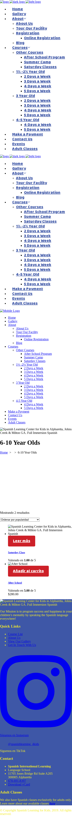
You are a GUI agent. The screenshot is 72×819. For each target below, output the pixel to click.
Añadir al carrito (28, 571)
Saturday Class (16, 552)
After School (15, 582)
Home (4, 452)
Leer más (21, 541)
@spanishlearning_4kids (23, 744)
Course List (15, 634)
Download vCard (19, 784)
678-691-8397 (17, 780)
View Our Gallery (19, 641)
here (52, 803)
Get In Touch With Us (22, 645)
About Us (14, 637)
